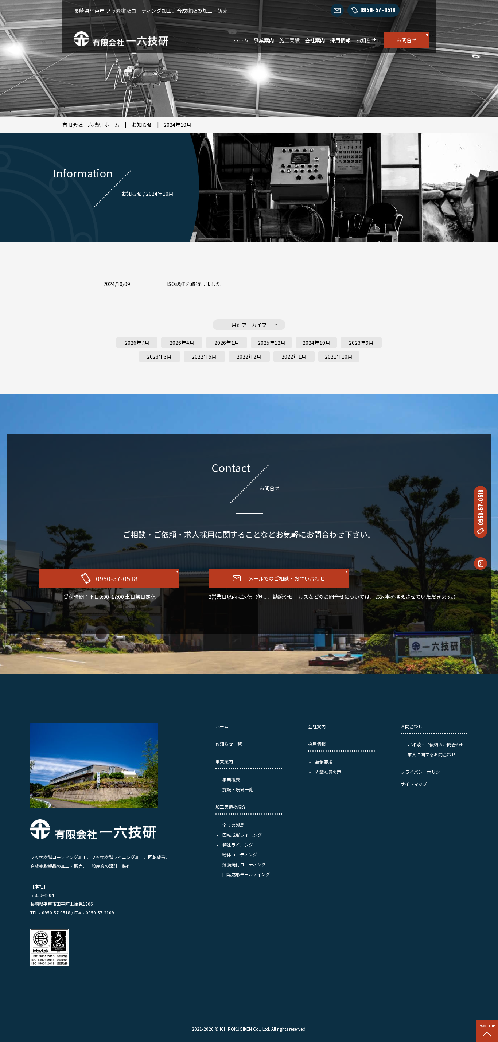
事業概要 (231, 779)
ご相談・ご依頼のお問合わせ (436, 744)
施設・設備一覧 (237, 789)
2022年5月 (204, 356)
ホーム (241, 40)
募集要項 (323, 762)
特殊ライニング (237, 845)
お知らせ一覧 (228, 744)
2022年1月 (293, 356)
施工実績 (289, 40)
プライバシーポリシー (422, 772)
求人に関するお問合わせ (432, 754)
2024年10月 (177, 124)
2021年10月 (339, 356)
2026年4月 (182, 342)
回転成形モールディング (246, 874)
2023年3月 (159, 356)
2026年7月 (137, 342)
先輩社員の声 (328, 772)
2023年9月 (361, 342)
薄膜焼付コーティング (244, 864)
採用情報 (340, 40)
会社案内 (315, 40)
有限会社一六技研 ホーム (91, 124)
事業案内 (264, 40)
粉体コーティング (239, 854)
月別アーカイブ (249, 324)
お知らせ (366, 40)
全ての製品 (233, 825)
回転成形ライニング (242, 835)
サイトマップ (414, 784)
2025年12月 (271, 342)
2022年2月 (249, 356)
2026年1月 (226, 342)
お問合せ (406, 40)
